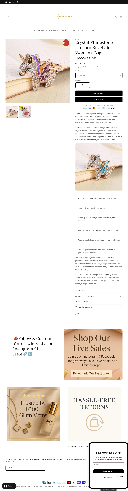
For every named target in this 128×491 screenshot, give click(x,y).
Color (77, 70)
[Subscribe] (42, 468)
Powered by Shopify (25, 486)
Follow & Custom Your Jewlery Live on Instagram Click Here (33, 346)
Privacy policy (48, 486)
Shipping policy (72, 486)
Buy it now (99, 99)
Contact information (85, 486)
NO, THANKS (108, 477)
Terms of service (60, 486)
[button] (8, 16)
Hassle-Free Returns (77, 447)
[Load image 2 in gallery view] (25, 112)
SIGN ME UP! (108, 471)
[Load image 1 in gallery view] (12, 112)
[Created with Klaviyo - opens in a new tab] (108, 490)
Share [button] (79, 314)
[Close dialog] (125, 444)
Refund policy (38, 486)
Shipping (78, 67)
